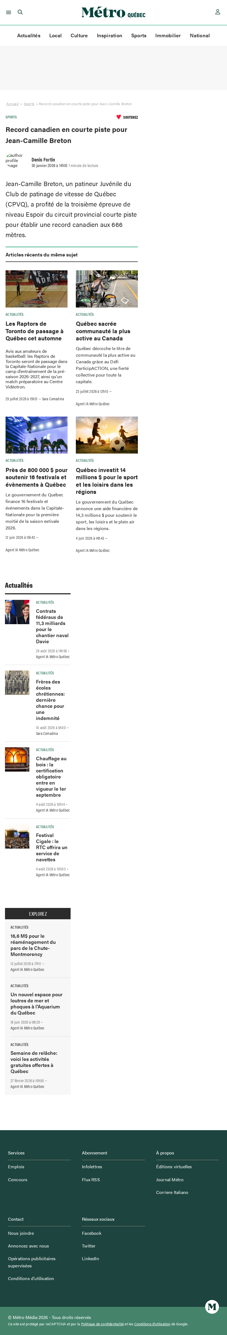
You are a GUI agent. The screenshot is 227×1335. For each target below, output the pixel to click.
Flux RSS (91, 1179)
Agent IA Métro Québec (93, 403)
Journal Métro (170, 1179)
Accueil (12, 103)
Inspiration (109, 35)
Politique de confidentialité (102, 1323)
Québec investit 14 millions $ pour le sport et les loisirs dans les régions (107, 480)
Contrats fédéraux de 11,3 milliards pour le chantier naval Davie (52, 626)
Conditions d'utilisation (152, 1323)
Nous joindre (21, 1233)
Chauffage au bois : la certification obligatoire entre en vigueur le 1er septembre (51, 776)
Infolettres (92, 1166)
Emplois (16, 1166)
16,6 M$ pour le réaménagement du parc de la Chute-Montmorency (33, 944)
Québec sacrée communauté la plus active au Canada (103, 330)
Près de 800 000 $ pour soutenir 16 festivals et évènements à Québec (37, 476)
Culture (79, 35)
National (200, 35)
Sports (138, 35)
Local (55, 35)
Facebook (91, 1233)
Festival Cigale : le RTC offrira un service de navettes (52, 847)
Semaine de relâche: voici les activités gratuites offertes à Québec (34, 1061)
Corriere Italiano (172, 1192)
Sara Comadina (53, 398)
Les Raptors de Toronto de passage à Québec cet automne (35, 330)
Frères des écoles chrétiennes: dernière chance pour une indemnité (50, 699)
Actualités (28, 35)
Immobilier (168, 35)
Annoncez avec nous (28, 1246)
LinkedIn (90, 1258)
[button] (7, 12)
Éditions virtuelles (174, 1166)
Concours (18, 1179)
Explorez (38, 914)
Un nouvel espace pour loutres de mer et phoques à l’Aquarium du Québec (37, 1003)
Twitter (89, 1246)
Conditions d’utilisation (31, 1278)
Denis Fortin (43, 159)
